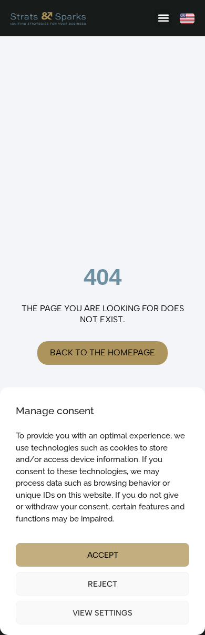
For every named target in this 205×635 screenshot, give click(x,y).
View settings (102, 613)
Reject (102, 584)
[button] (163, 18)
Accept (102, 555)
